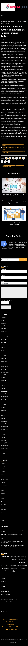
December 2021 (4, 445)
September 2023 (5, 402)
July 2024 (3, 377)
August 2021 (3, 451)
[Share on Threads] (5, 161)
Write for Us (3, 589)
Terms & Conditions (5, 594)
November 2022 (4, 429)
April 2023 (3, 415)
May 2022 (3, 434)
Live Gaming (3, 504)
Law (1, 501)
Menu (2, 15)
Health (2, 496)
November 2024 (4, 366)
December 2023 (4, 396)
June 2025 (3, 347)
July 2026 (3, 320)
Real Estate (3, 509)
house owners (4, 166)
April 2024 (3, 385)
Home (2, 19)
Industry (2, 498)
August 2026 (4, 317)
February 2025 (4, 358)
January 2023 (4, 423)
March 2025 (3, 355)
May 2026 (3, 325)
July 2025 (3, 344)
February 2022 (4, 442)
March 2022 (3, 440)
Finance (6, 19)
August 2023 (3, 404)
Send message (5, 307)
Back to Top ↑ (13, 642)
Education (3, 482)
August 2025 (3, 342)
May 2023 (3, 413)
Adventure (3, 463)
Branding (3, 466)
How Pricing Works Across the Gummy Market (11, 534)
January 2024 (4, 393)
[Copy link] (8, 161)
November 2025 (4, 336)
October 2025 (4, 339)
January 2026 (4, 331)
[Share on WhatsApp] (16, 158)
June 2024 (3, 380)
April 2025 (3, 353)
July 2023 (3, 407)
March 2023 (3, 418)
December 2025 (4, 334)
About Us (3, 583)
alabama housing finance (9, 165)
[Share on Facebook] (6, 158)
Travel (2, 520)
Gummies (3, 493)
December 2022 (4, 426)
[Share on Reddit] (23, 158)
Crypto (2, 477)
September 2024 (5, 372)
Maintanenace (4, 506)
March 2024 (3, 388)
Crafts (2, 474)
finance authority (20, 165)
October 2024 (4, 369)
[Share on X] (9, 158)
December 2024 (4, 364)
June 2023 (3, 410)
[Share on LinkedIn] (13, 158)
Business (3, 471)
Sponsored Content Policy (7, 602)
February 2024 (4, 391)
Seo (2, 512)
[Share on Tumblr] (2, 161)
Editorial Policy (4, 596)
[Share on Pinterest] (20, 158)
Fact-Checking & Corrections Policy (9, 599)
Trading (2, 517)
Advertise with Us (5, 591)
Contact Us (3, 581)
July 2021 (3, 453)
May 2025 (3, 350)
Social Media (4, 515)
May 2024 (3, 383)
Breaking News (4, 468)
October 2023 (4, 399)
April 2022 (3, 437)
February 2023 (4, 421)
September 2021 (4, 448)
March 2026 (3, 328)
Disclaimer (3, 586)
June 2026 (3, 323)
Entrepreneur (4, 485)
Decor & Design (4, 479)
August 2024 (4, 374)
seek (10, 166)
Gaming (2, 490)
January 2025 (4, 361)
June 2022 (3, 432)
